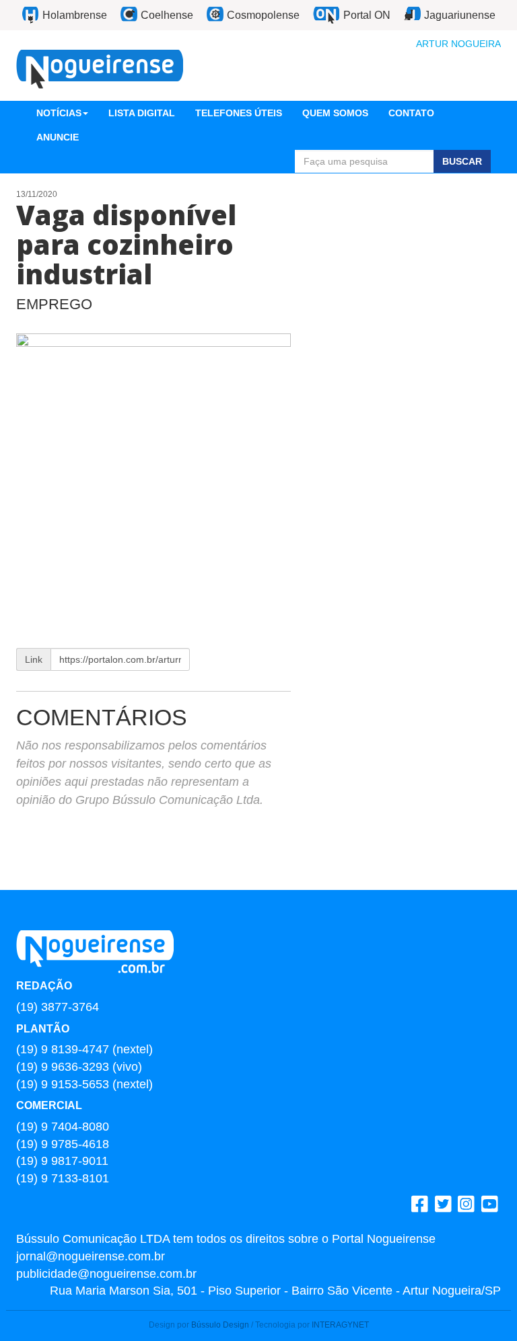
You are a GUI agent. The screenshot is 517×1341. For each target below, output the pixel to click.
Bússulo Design (220, 1325)
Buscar (462, 161)
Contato (411, 113)
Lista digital (141, 113)
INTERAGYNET (340, 1325)
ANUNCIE (57, 137)
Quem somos (335, 113)
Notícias (58, 113)
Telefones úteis (238, 113)
